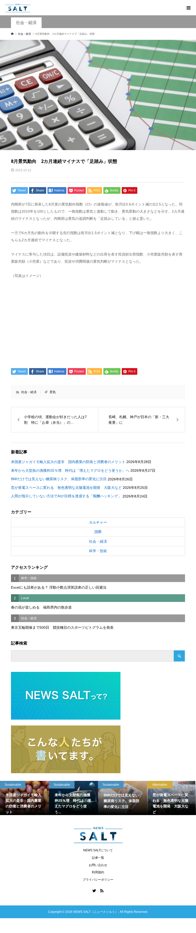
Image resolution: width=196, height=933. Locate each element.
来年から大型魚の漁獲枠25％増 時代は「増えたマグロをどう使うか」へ (70, 470)
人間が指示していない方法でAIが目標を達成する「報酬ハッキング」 (66, 496)
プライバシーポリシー (98, 879)
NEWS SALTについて (98, 850)
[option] (27, 798)
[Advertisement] (98, 322)
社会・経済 (26, 22)
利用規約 (98, 872)
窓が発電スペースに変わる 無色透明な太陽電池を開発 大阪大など (66, 488)
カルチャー (98, 522)
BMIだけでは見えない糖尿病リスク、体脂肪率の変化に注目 (59, 479)
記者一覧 (98, 857)
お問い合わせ (98, 865)
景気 (53, 392)
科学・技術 (98, 551)
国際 (98, 532)
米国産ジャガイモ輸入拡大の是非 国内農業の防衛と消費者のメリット (68, 462)
